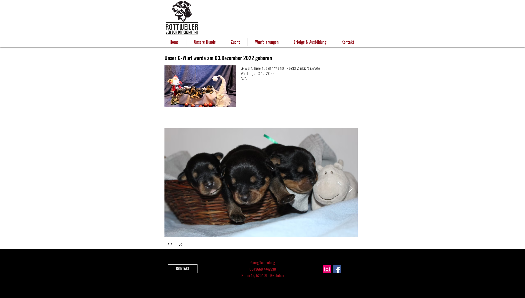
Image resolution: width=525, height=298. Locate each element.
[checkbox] (170, 245)
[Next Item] (350, 189)
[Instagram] (327, 269)
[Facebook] (337, 269)
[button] (181, 245)
